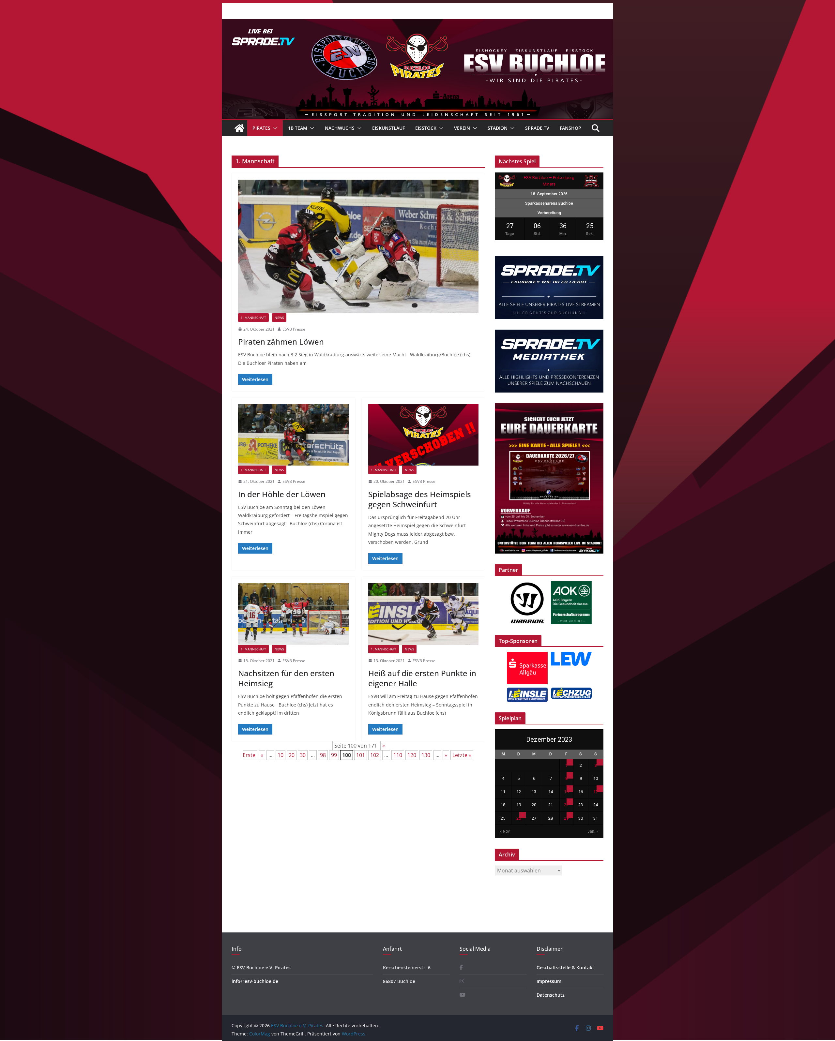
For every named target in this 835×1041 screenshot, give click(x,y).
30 (303, 755)
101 (360, 755)
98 (323, 755)
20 (292, 755)
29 (566, 818)
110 (397, 755)
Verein (462, 128)
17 (595, 791)
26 (518, 818)
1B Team (297, 128)
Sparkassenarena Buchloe (549, 203)
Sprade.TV (537, 128)
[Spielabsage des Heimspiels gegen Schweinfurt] (423, 435)
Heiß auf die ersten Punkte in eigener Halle (422, 678)
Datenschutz (551, 995)
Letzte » (461, 755)
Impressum (549, 981)
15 (566, 791)
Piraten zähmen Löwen (281, 341)
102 (374, 755)
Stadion (498, 128)
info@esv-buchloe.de (255, 981)
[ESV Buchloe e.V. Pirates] (417, 23)
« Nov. (505, 831)
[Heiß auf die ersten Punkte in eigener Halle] (423, 614)
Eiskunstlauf (388, 128)
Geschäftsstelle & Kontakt (565, 967)
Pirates (261, 128)
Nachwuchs (340, 128)
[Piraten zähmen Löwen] (358, 246)
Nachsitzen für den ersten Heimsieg (286, 678)
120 (411, 755)
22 (566, 804)
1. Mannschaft (253, 317)
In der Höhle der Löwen (282, 494)
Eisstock (425, 128)
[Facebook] (461, 967)
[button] (274, 128)
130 (425, 755)
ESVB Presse (293, 329)
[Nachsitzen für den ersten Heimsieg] (293, 614)
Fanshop (570, 128)
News (279, 317)
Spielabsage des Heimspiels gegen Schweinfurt (419, 499)
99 (334, 755)
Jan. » (592, 831)
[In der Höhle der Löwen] (293, 435)
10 (280, 755)
